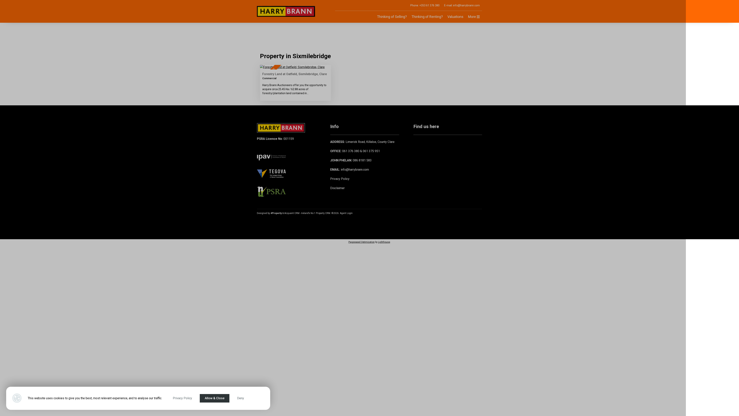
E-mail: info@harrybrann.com (462, 5)
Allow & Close (214, 398)
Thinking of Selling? (392, 17)
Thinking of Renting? (427, 17)
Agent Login (346, 213)
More (472, 17)
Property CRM (323, 213)
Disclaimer (337, 188)
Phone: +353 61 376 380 (425, 5)
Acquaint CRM (291, 213)
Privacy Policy (182, 398)
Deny (240, 398)
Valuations (455, 17)
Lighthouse (384, 242)
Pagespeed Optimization (362, 242)
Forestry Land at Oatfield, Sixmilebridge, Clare (294, 74)
